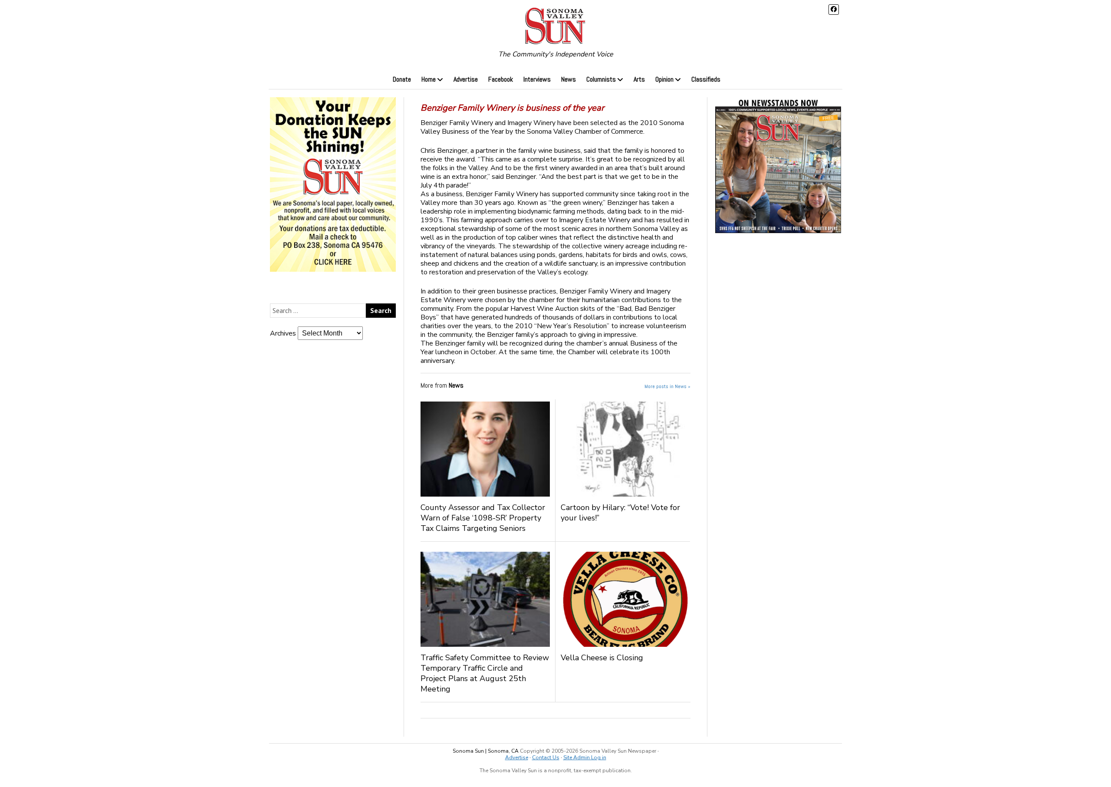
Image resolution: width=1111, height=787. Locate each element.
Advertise (466, 79)
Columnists (601, 79)
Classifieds (705, 79)
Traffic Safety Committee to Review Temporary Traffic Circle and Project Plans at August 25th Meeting (485, 673)
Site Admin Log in (584, 757)
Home (428, 79)
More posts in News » (667, 386)
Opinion (664, 79)
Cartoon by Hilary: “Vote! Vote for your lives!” (620, 512)
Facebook (500, 79)
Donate (402, 79)
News (568, 79)
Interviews (537, 79)
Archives (283, 333)
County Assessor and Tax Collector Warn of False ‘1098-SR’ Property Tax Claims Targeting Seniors (483, 517)
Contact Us (545, 757)
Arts (639, 79)
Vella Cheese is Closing (608, 657)
